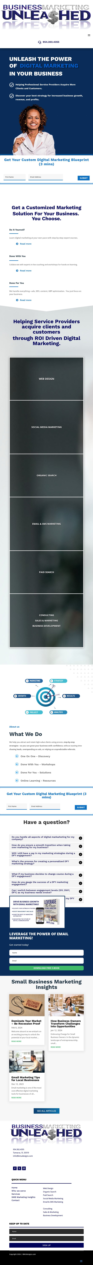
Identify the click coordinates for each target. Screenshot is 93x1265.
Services (16, 1194)
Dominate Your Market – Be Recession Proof (26, 1022)
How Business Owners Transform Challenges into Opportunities (66, 1023)
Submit (84, 178)
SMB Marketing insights (23, 1197)
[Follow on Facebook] (15, 1168)
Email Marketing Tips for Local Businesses (25, 1079)
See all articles (46, 1110)
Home (14, 1187)
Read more (25, 243)
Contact (16, 1200)
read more (16, 1041)
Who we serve (19, 1191)
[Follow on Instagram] (24, 1168)
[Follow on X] (19, 1168)
